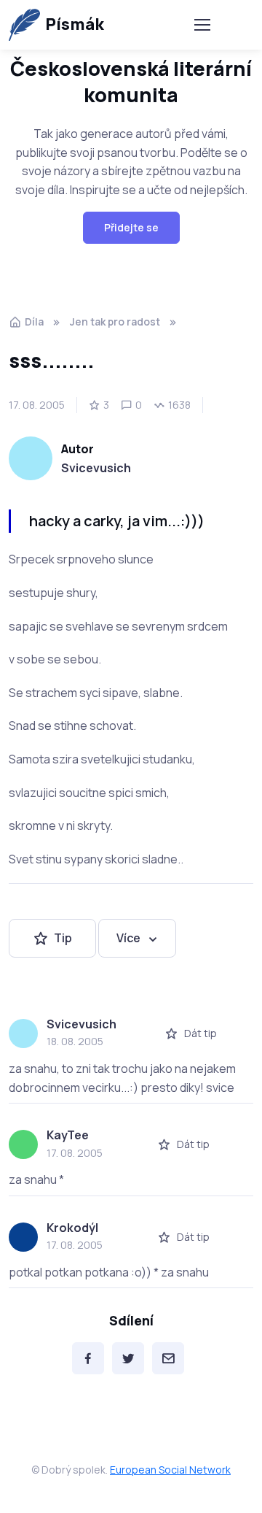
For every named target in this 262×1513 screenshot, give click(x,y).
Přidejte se (131, 227)
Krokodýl (72, 1228)
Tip (63, 938)
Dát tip (200, 1033)
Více (128, 938)
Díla (34, 321)
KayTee (68, 1135)
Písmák (74, 24)
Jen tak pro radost (115, 321)
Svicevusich (96, 468)
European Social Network (170, 1470)
